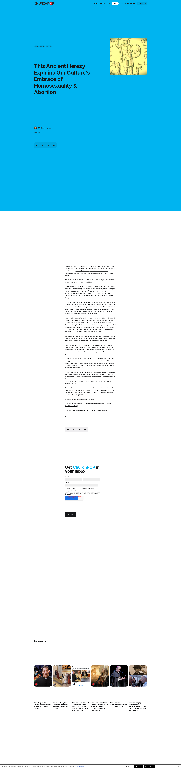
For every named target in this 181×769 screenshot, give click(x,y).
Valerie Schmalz (41, 127)
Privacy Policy (68, 494)
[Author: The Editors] (36, 684)
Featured (42, 46)
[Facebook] (122, 4)
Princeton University (106, 268)
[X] (125, 4)
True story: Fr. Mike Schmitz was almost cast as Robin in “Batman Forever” (42, 705)
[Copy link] (54, 145)
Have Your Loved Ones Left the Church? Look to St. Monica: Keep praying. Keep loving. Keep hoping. (99, 706)
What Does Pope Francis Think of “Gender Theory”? (90, 410)
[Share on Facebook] (37, 145)
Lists (108, 3)
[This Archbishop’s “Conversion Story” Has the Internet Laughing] (119, 676)
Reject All (138, 766)
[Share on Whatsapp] (42, 145)
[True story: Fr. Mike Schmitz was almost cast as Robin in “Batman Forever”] (43, 676)
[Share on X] (48, 145)
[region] (90, 766)
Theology (48, 46)
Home (96, 3)
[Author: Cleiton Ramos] (55, 684)
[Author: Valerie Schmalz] (35, 127)
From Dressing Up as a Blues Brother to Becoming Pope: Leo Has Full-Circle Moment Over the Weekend (137, 706)
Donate (115, 3)
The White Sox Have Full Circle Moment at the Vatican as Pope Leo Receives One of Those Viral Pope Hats (80, 706)
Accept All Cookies (149, 766)
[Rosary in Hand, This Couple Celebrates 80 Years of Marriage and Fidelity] (62, 676)
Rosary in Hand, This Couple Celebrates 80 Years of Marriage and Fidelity (60, 705)
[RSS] (134, 4)
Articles (102, 3)
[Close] (178, 766)
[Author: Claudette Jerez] (74, 684)
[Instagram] (128, 4)
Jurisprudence (92, 268)
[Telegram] (131, 4)
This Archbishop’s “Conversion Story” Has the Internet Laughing (118, 704)
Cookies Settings (128, 766)
